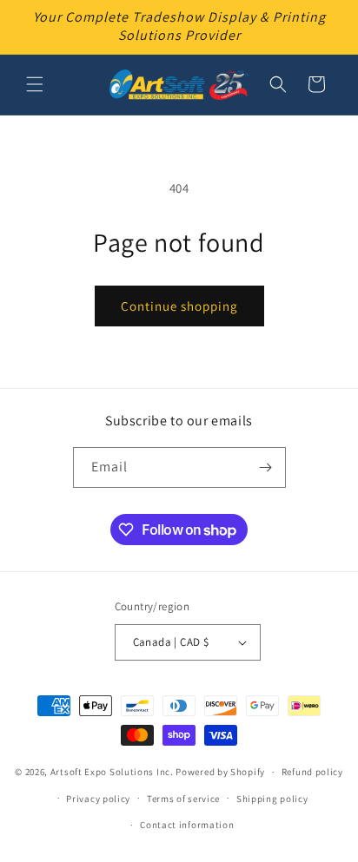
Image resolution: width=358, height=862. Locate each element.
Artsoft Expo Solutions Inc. (112, 772)
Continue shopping (179, 306)
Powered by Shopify (220, 772)
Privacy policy (98, 799)
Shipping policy (272, 799)
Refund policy (312, 772)
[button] (35, 84)
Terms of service (183, 799)
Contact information (187, 825)
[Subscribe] (266, 467)
